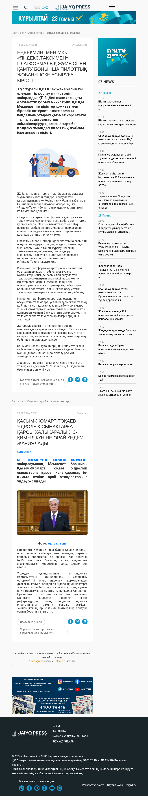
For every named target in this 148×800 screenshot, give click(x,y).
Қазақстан (60, 731)
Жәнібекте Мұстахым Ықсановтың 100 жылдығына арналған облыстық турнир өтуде (116, 177)
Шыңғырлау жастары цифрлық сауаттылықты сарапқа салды (117, 121)
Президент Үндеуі (31, 621)
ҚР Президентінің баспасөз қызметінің (52, 460)
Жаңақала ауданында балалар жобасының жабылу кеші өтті (117, 331)
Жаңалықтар (35, 32)
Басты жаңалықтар (57, 401)
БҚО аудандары (63, 741)
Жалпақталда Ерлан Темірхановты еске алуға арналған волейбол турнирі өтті (114, 270)
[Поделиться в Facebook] (70, 379)
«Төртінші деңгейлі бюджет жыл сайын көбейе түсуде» (115, 391)
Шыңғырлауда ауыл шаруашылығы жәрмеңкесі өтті (114, 104)
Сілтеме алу (24, 451)
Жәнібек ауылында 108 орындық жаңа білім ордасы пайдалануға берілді (115, 313)
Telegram (59, 661)
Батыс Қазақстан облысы (70, 736)
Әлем (56, 725)
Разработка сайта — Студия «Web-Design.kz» (109, 785)
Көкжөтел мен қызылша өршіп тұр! (116, 376)
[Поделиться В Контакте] (85, 379)
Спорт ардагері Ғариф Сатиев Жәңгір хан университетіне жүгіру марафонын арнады (116, 226)
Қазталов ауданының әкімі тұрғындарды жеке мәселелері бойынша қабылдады (117, 157)
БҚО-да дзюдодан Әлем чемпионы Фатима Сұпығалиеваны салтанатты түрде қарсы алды (115, 292)
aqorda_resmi (56, 543)
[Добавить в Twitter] (77, 379)
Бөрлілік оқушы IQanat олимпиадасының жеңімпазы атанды (116, 348)
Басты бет (18, 32)
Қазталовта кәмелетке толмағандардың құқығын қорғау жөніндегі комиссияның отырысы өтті (117, 247)
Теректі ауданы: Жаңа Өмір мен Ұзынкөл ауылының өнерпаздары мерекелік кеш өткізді (115, 200)
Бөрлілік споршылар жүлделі (115, 363)
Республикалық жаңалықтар (62, 32)
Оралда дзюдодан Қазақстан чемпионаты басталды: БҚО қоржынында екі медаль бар (116, 138)
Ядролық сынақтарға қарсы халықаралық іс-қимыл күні (37, 631)
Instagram (37, 661)
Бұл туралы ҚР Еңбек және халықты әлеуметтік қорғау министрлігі (42, 382)
